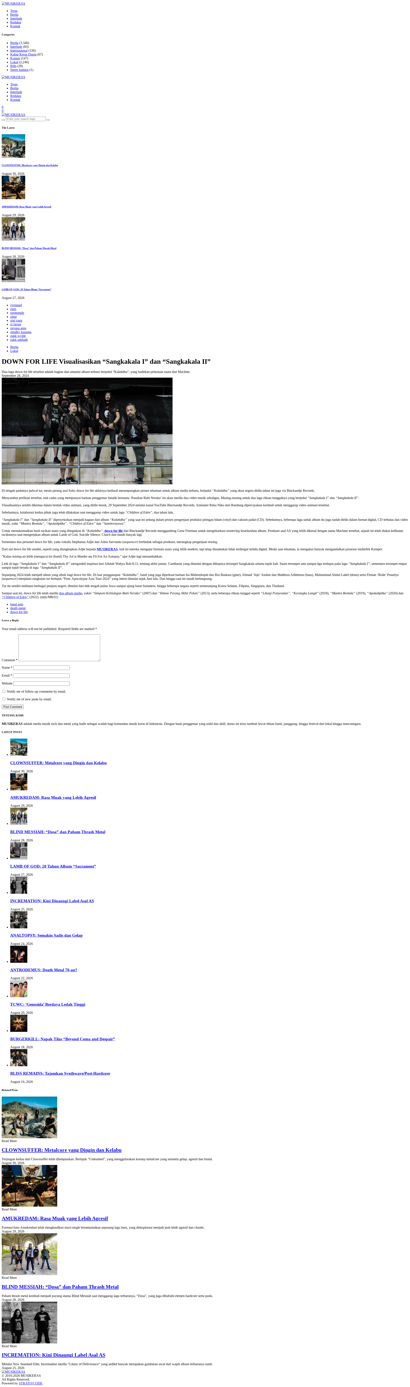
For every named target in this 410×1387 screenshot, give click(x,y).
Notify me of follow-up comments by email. (36, 691)
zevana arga (18, 328)
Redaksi (15, 22)
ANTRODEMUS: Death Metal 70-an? (43, 970)
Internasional (19, 50)
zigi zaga (16, 320)
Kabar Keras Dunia (23, 54)
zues (13, 309)
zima (13, 316)
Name (7, 667)
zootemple (17, 313)
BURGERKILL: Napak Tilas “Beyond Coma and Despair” (62, 1039)
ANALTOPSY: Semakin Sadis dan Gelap (46, 935)
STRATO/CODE (30, 1383)
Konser (15, 58)
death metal (18, 608)
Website (7, 683)
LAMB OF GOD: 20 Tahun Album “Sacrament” (26, 289)
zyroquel (16, 305)
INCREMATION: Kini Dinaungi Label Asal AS (52, 901)
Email (7, 675)
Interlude (16, 18)
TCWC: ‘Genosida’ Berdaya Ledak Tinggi (47, 1004)
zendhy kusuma (20, 332)
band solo (16, 604)
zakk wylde (18, 336)
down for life (19, 612)
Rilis (13, 66)
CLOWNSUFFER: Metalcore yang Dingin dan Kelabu (30, 165)
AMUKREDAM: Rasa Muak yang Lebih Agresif (26, 206)
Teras (14, 11)
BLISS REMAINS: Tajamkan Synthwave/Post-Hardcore (60, 1073)
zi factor (15, 324)
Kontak (15, 26)
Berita (14, 14)
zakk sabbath (19, 340)
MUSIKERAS (107, 549)
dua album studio (70, 593)
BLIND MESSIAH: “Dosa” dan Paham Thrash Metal (29, 248)
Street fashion (19, 70)
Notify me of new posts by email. (29, 699)
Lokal (14, 62)
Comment (10, 660)
